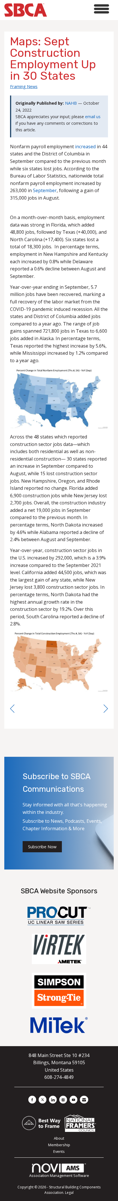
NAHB (71, 103)
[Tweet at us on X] (42, 1099)
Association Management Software (59, 1175)
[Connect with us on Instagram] (63, 1099)
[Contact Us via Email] (84, 1099)
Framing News (24, 86)
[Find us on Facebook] (32, 1099)
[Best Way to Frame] (42, 1123)
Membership (59, 1144)
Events (59, 1151)
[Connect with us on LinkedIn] (53, 1099)
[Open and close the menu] (79, 9)
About (59, 1138)
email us (93, 116)
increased (85, 146)
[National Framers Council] (80, 1123)
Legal (69, 1192)
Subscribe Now (42, 846)
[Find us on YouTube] (73, 1099)
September (45, 190)
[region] (106, 709)
